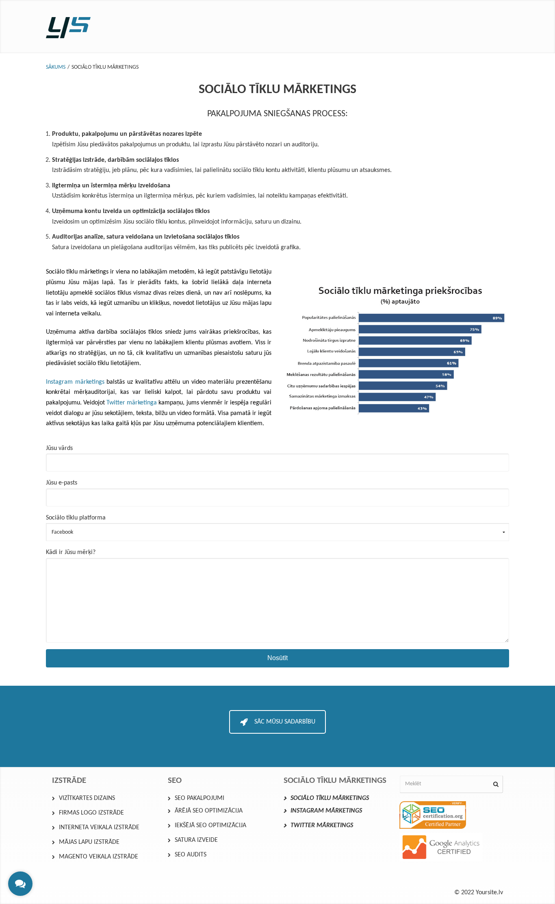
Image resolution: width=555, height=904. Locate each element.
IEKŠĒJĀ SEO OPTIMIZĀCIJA (210, 825)
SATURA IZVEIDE (196, 840)
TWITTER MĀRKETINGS (322, 825)
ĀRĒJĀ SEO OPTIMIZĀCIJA (209, 811)
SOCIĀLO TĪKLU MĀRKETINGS (330, 798)
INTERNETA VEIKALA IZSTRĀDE (99, 827)
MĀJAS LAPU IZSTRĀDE (89, 842)
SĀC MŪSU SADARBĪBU (284, 722)
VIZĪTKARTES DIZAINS (87, 798)
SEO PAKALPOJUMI (199, 798)
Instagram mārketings (75, 382)
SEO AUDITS (190, 855)
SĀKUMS (55, 67)
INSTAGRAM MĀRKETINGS (326, 811)
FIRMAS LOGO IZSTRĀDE (91, 813)
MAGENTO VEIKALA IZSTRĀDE (98, 857)
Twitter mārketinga (131, 403)
